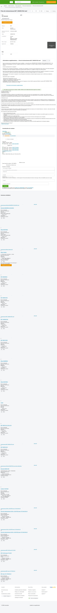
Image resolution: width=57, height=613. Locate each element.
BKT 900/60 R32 (4, 297)
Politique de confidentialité (19, 591)
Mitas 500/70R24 (4, 382)
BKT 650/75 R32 (4, 340)
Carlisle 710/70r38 (4, 488)
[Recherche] (16, 2)
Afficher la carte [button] (22, 162)
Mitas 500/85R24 (4, 361)
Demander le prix (6, 18)
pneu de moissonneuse (12, 28)
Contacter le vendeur (7, 22)
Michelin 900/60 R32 (5, 468)
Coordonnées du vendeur (5, 593)
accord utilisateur (30, 187)
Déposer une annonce (6, 265)
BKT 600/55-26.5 (4, 447)
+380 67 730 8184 (15, 147)
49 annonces (8, 133)
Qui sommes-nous (4, 589)
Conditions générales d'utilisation (20, 589)
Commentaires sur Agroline (19, 595)
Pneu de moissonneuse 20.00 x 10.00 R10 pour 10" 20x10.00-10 (14, 511)
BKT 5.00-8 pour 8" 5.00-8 (6, 553)
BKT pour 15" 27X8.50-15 (6, 573)
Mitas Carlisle (3, 252)
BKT (11, 25)
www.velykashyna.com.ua (6, 150)
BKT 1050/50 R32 (4, 319)
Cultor (2, 402)
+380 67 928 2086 (15, 143)
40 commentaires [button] (13, 135)
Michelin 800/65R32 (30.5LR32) (7, 208)
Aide (2, 591)
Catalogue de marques (19, 597)
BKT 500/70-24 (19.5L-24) (6, 425)
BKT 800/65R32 (4, 276)
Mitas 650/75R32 (4, 229)
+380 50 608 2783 (15, 148)
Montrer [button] (10, 143)
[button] (32, 11)
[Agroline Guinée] (5, 2)
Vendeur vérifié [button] (7, 132)
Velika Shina (4, 131)
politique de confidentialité (19, 187)
